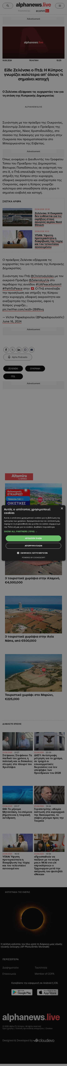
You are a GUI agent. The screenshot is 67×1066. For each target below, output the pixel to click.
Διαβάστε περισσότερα (44, 527)
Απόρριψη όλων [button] (33, 545)
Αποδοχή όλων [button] (33, 538)
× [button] (62, 508)
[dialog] (33, 533)
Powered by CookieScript (33, 557)
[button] (33, 531)
